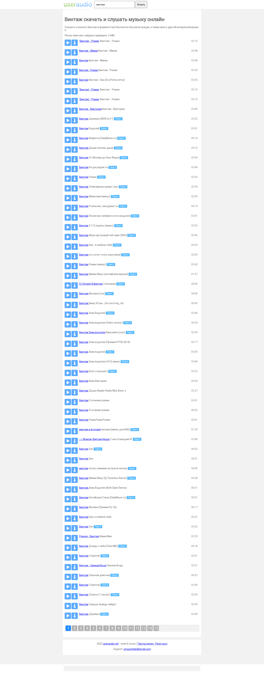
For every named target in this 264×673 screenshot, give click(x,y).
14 (150, 628)
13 (144, 628)
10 (125, 628)
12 (137, 628)
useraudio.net (111, 643)
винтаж (83, 468)
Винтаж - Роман (88, 70)
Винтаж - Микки (88, 50)
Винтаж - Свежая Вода (92, 565)
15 (156, 628)
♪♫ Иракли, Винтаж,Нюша (94, 439)
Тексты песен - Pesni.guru (152, 643)
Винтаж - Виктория (90, 109)
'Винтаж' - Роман (89, 41)
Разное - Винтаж (89, 536)
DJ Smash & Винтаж (91, 283)
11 (131, 628)
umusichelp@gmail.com (137, 649)
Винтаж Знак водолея (92, 332)
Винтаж (83, 60)
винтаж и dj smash (90, 429)
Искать (141, 4)
